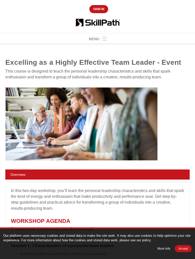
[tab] (97, 175)
